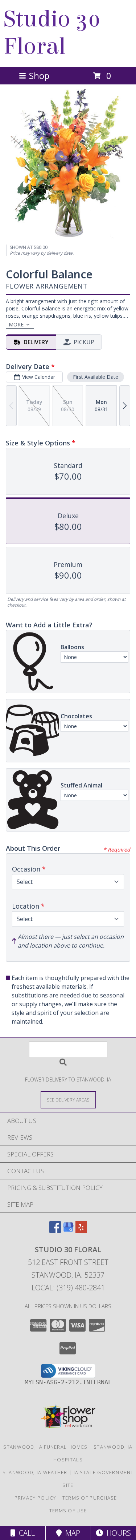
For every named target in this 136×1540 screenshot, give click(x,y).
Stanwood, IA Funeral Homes (45, 1447)
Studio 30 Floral (52, 32)
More (16, 324)
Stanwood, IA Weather (35, 1472)
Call (25, 1533)
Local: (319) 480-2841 (68, 1288)
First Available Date (95, 376)
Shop (39, 76)
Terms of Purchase (89, 1498)
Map (71, 1533)
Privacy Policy (35, 1498)
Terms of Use (68, 1510)
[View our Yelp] (81, 1230)
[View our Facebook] (55, 1230)
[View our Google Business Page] (68, 1230)
